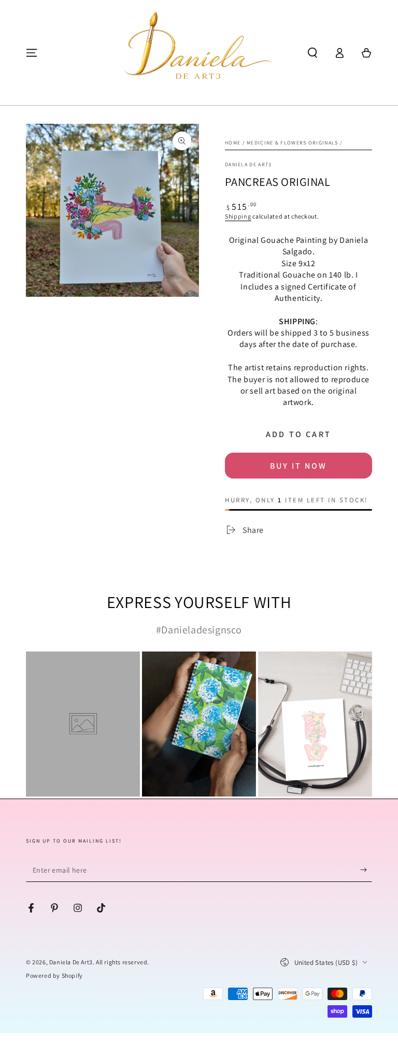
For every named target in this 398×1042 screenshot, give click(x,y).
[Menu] (31, 52)
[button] (312, 52)
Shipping (238, 216)
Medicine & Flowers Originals (292, 142)
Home (232, 142)
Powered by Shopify (54, 975)
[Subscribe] (366, 870)
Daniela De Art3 (71, 962)
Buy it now (298, 465)
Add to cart (298, 434)
